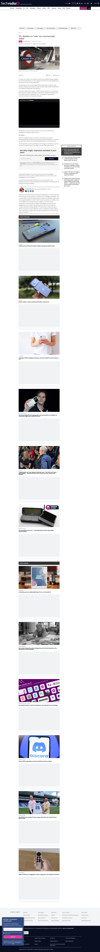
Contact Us (52, 938)
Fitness (39, 8)
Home (59, 8)
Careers (36, 944)
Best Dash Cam (84, 915)
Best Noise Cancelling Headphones (70, 915)
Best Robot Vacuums (86, 920)
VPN (48, 8)
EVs (64, 8)
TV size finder (30, 28)
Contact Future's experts (40, 938)
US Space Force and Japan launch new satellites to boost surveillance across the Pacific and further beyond (72, 166)
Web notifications (69, 941)
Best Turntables (66, 912)
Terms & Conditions (11, 942)
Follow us (49, 75)
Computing (19, 8)
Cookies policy (37, 941)
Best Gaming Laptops (43, 915)
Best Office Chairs (66, 920)
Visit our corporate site (68, 928)
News (20, 41)
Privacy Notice (23, 163)
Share (22, 75)
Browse (68, 8)
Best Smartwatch (55, 920)
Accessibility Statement (24, 944)
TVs (27, 8)
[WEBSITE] (31, 191)
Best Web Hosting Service (29, 917)
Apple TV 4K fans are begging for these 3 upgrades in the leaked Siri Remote (72, 173)
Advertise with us (54, 941)
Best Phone (53, 912)
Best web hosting (51, 28)
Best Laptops (41, 912)
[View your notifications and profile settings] (91, 3)
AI (23, 8)
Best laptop (40, 28)
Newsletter (57, 75)
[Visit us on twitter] (75, 3)
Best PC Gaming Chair (43, 920)
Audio (44, 8)
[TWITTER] (26, 191)
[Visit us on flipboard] (79, 3)
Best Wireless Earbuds (67, 917)
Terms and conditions (70, 938)
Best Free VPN (26, 915)
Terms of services (36, 162)
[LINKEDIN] (28, 191)
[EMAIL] (33, 191)
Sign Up (13, 937)
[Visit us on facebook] (73, 3)
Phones (12, 8)
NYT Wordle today (63, 28)
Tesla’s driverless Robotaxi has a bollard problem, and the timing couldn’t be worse (72, 159)
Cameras (53, 8)
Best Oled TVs (54, 917)
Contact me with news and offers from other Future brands (13, 933)
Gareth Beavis (27, 41)
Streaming (32, 8)
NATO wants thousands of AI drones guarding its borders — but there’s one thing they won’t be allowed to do (72, 151)
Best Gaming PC (41, 917)
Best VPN (73, 28)
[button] (96, 3)
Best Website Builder (28, 920)
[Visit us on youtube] (77, 3)
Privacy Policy (17, 941)
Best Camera (84, 912)
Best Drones (84, 917)
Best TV (53, 915)
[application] (39, 113)
